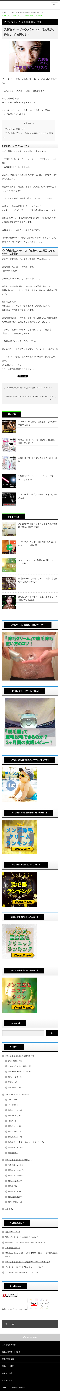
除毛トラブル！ (14, 1147)
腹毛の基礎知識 (8, 1359)
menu (54, 5)
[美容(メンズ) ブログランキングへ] (9, 1297)
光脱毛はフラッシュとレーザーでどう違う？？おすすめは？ (35, 477)
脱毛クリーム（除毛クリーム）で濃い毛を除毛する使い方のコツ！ (37, 580)
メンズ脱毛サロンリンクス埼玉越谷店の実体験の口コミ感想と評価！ (37, 525)
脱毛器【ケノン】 (15, 1191)
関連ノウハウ (13, 1088)
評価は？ (11, 1082)
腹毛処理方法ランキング (11, 1352)
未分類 (7, 1209)
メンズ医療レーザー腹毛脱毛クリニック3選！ (22, 1272)
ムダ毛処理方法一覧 (12, 1248)
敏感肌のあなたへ (15, 1116)
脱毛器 (10, 1186)
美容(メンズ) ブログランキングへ (14, 1309)
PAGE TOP (32, 1337)
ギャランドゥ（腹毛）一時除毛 (17, 1095)
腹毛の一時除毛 (8, 1366)
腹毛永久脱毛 (7, 1373)
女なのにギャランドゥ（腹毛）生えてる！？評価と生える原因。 (37, 598)
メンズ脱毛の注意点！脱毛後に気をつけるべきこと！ (37, 496)
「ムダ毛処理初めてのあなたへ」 (20, 369)
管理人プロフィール (12, 1232)
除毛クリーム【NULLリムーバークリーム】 (24, 1142)
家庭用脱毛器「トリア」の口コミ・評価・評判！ (37, 459)
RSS (12, 1324)
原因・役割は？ (14, 1061)
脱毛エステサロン (15, 1170)
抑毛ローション (14, 1110)
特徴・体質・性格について (18, 1072)
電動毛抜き (12, 1153)
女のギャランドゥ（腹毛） (18, 1066)
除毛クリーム (13, 1137)
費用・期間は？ (14, 1202)
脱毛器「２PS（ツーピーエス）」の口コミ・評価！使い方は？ (38, 441)
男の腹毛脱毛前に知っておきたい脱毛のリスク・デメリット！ (30, 388)
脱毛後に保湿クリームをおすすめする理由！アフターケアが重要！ (29, 398)
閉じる (30, 123)
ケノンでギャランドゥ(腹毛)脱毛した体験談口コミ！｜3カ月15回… (37, 543)
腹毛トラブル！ (14, 1077)
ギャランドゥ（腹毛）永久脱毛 (20, 12)
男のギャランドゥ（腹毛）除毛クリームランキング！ (25, 1242)
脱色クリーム (13, 1131)
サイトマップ (7, 1380)
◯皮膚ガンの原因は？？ (14, 129)
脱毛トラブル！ (36, 12)
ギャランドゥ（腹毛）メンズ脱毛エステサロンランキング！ (27, 1262)
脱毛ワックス (13, 1126)
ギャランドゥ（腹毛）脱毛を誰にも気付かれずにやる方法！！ (37, 423)
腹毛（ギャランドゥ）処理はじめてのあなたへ (22, 1237)
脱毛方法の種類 (14, 1197)
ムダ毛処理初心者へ (9, 1345)
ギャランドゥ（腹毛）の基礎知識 (17, 1056)
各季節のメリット (15, 1165)
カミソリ (11, 1100)
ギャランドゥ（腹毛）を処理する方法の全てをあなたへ (26, 1267)
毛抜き (10, 1121)
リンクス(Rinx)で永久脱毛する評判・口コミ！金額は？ (36, 561)
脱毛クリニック (14, 1175)
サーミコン (12, 1105)
